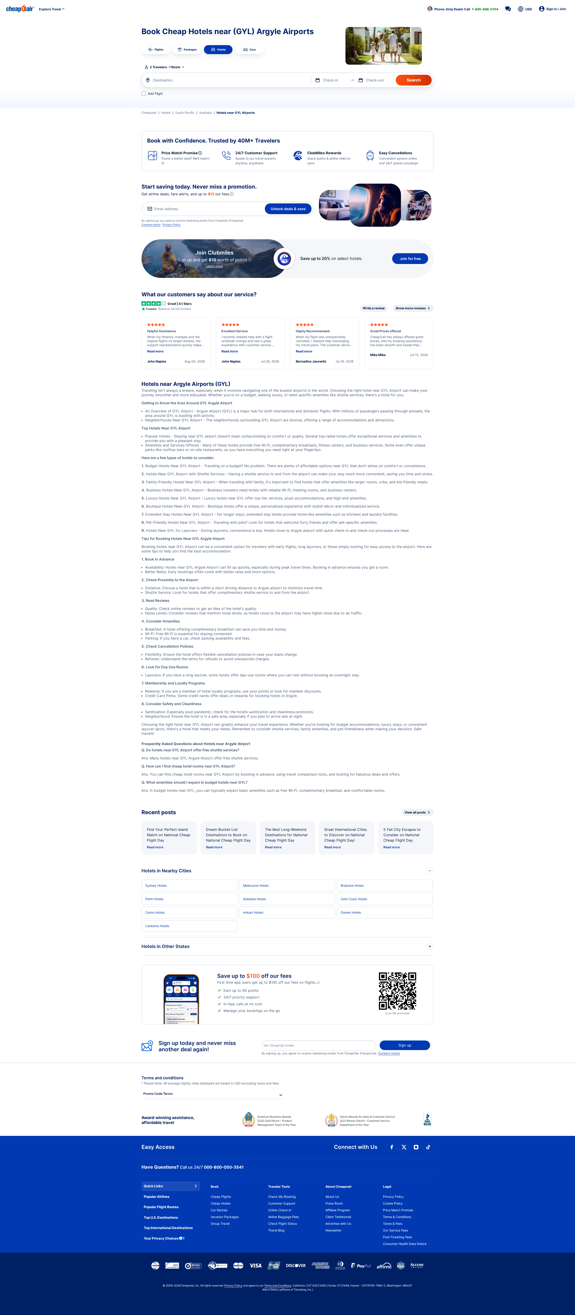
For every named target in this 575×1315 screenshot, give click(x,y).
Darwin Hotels (351, 912)
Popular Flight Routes (161, 1207)
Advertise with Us (338, 1223)
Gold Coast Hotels (354, 899)
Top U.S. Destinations (161, 1217)
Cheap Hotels (220, 1203)
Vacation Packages (225, 1217)
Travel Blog (276, 1230)
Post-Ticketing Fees (397, 1237)
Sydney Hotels (156, 885)
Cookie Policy (393, 1203)
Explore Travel (50, 9)
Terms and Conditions (277, 1285)
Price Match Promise (398, 1210)
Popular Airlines (156, 1196)
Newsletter (333, 1230)
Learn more (214, 266)
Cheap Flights (221, 1196)
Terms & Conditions (397, 1217)
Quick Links (153, 1186)
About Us (332, 1196)
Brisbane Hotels (352, 885)
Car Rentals (219, 1210)
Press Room (334, 1203)
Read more (155, 847)
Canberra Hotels (157, 926)
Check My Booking (282, 1196)
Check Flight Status (282, 1223)
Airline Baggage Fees (283, 1217)
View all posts (415, 812)
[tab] (156, 49)
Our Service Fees (395, 1230)
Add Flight (155, 93)
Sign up (404, 1045)
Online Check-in (279, 1210)
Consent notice (151, 224)
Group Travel (220, 1223)
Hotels (165, 112)
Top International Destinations (168, 1228)
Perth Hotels (154, 899)
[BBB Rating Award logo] (428, 1123)
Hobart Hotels (253, 912)
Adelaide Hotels (254, 899)
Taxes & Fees (392, 1223)
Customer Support (281, 1203)
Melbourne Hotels (256, 885)
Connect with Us (355, 1147)
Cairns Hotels (155, 912)
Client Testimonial (338, 1217)
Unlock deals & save (288, 209)
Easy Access (158, 1147)
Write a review (374, 308)
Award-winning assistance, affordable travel (168, 1120)
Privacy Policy (171, 224)
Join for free (410, 258)
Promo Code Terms (158, 1093)
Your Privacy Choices (161, 1238)
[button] (463, 8)
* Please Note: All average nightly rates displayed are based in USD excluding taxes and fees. (211, 1083)
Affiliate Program (337, 1210)
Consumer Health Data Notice (405, 1244)
